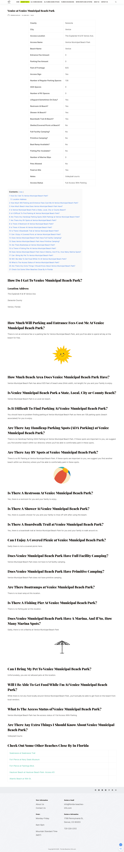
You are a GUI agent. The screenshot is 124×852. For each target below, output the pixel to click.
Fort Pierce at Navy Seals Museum (25, 759)
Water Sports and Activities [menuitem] (84, 2)
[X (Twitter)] (99, 790)
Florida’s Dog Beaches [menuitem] (67, 2)
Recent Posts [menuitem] (25, 2)
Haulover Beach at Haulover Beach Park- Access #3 (32, 772)
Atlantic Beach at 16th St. (20, 779)
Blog (32, 15)
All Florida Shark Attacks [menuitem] (51, 2)
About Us (40, 804)
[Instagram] (102, 790)
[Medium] (115, 790)
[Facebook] (95, 790)
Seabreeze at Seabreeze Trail (22, 753)
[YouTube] (105, 790)
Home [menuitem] (17, 2)
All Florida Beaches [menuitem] (36, 2)
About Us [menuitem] (96, 2)
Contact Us (41, 808)
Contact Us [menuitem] (104, 2)
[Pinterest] (112, 790)
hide (21, 192)
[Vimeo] (109, 790)
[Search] (115, 2)
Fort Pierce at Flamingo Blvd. (22, 766)
